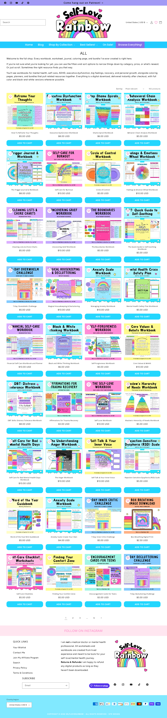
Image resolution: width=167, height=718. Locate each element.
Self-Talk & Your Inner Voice (103, 477)
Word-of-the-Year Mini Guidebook (24, 537)
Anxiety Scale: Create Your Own (64, 537)
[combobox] (23, 22)
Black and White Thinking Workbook (64, 363)
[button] (160, 22)
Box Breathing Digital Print (142, 537)
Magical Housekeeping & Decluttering (64, 306)
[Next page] (101, 618)
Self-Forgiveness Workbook (103, 363)
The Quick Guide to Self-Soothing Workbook (142, 248)
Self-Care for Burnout (64, 190)
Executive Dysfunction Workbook (64, 133)
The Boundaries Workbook (103, 247)
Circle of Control (103, 190)
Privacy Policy (20, 668)
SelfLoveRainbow (75, 714)
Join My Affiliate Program (26, 657)
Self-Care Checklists (25, 594)
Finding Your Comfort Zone (63, 594)
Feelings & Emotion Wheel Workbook (142, 190)
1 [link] (65, 618)
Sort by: (119, 89)
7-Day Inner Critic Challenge (103, 537)
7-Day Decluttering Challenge (142, 594)
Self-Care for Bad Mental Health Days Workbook (24, 478)
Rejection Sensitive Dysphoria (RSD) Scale (142, 477)
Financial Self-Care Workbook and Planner (25, 363)
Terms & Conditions (23, 673)
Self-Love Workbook (103, 420)
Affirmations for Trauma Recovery (64, 420)
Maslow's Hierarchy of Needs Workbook (142, 420)
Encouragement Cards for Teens (103, 594)
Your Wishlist (19, 647)
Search (16, 662)
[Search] (43, 22)
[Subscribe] (66, 685)
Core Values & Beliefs (142, 363)
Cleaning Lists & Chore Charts (24, 247)
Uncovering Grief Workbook (64, 247)
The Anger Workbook (64, 477)
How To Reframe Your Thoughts (24, 133)
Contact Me (19, 652)
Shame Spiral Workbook (103, 133)
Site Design (114, 714)
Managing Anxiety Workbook (103, 306)
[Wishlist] (156, 22)
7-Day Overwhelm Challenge (25, 306)
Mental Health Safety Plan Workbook (142, 306)
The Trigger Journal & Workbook (24, 190)
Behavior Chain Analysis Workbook (142, 133)
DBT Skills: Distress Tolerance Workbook (25, 420)
